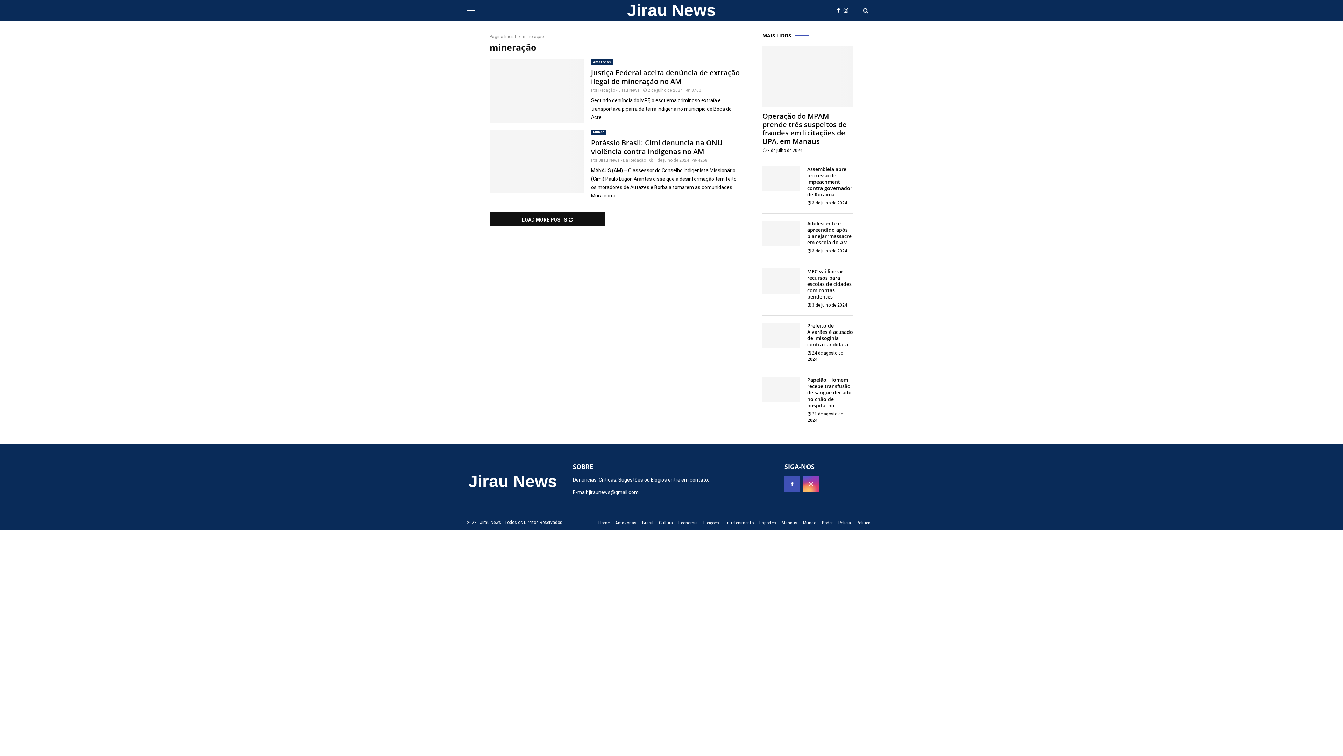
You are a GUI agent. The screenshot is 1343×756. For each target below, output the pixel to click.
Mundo (598, 132)
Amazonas (602, 62)
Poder (827, 522)
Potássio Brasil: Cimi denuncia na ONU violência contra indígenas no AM (657, 147)
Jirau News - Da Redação (622, 160)
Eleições (711, 522)
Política (864, 522)
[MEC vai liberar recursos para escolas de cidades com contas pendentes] (781, 281)
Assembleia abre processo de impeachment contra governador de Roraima (829, 182)
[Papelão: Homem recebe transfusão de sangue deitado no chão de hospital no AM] (781, 389)
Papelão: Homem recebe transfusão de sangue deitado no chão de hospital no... (829, 392)
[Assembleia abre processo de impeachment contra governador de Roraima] (781, 178)
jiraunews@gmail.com (614, 492)
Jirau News (671, 10)
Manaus (789, 522)
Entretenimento (739, 522)
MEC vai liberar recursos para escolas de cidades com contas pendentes (829, 284)
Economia (688, 522)
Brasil (647, 522)
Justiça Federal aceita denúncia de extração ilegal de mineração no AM (665, 77)
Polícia (844, 522)
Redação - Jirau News (619, 90)
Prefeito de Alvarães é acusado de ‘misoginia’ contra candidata (830, 335)
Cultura (666, 522)
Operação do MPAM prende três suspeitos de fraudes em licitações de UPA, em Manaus (804, 128)
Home (604, 522)
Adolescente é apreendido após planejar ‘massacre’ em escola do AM (830, 233)
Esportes (767, 522)
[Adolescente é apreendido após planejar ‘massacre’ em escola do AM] (781, 233)
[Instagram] (848, 11)
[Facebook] (840, 11)
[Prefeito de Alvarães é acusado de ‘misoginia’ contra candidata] (781, 335)
